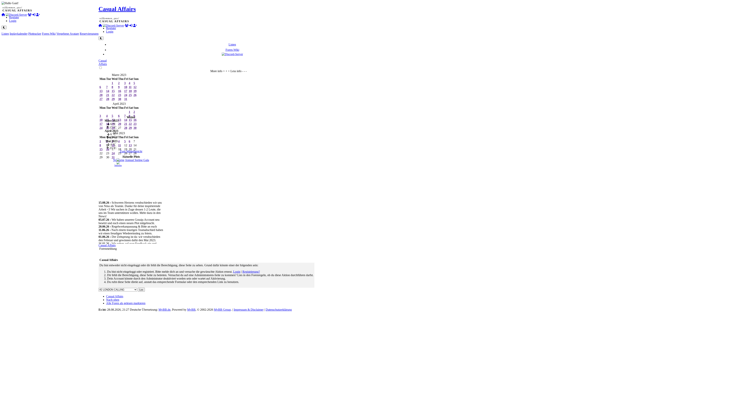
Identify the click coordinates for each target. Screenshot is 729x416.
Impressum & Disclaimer (249, 309)
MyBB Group (222, 309)
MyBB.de (164, 309)
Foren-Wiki (49, 33)
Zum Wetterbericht (131, 151)
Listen (5, 33)
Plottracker (34, 33)
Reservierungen (89, 33)
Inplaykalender (19, 33)
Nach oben (112, 299)
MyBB (191, 309)
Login (12, 20)
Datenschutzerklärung (279, 309)
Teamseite (118, 165)
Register (14, 17)
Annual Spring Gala (137, 160)
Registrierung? (251, 271)
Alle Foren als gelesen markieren (125, 303)
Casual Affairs (117, 9)
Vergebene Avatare (67, 33)
